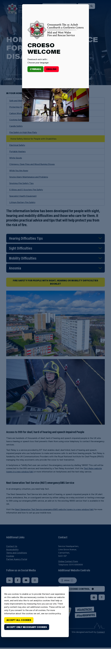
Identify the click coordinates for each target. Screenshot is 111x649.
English (51, 69)
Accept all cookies (18, 620)
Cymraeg (35, 69)
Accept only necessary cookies (26, 627)
